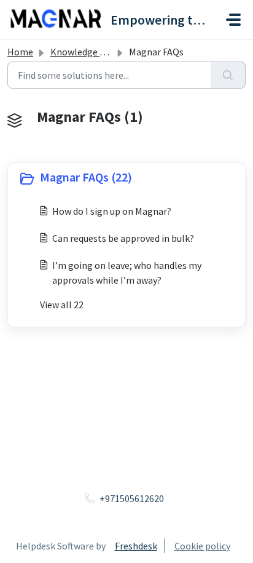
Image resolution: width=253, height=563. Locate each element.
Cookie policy (202, 546)
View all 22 (62, 304)
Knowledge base (84, 52)
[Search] (228, 75)
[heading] (126, 178)
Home (20, 52)
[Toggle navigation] (233, 20)
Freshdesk (136, 546)
